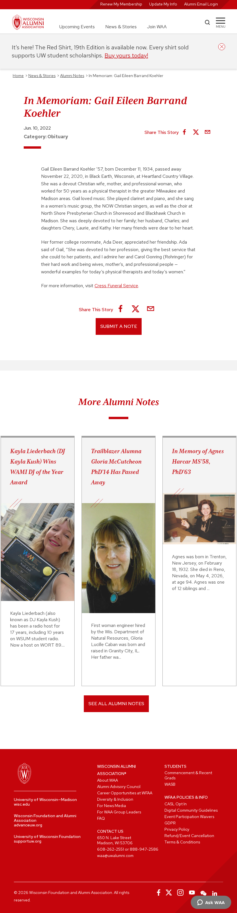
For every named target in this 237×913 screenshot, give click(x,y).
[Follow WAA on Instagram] (180, 892)
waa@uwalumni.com (115, 855)
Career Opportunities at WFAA (124, 793)
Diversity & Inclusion (115, 799)
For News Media (111, 805)
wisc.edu (22, 804)
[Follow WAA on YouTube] (191, 892)
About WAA (107, 780)
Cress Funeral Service (116, 286)
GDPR (170, 823)
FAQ (101, 818)
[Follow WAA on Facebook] (157, 892)
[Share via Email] (207, 132)
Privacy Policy (176, 829)
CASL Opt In (175, 803)
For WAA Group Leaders (119, 812)
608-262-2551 (110, 849)
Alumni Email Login (201, 4)
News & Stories (121, 27)
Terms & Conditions (182, 842)
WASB (169, 784)
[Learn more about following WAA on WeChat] (203, 892)
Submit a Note (118, 326)
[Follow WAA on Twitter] (168, 892)
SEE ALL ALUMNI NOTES (116, 704)
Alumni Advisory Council (118, 786)
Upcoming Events (77, 27)
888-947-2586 (144, 849)
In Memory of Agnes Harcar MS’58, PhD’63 (198, 461)
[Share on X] (196, 132)
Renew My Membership (121, 4)
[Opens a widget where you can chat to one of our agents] (210, 903)
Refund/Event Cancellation (189, 835)
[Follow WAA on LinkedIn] (215, 892)
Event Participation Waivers (189, 816)
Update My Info (163, 4)
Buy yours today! (126, 55)
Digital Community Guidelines (191, 810)
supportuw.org (27, 841)
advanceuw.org (28, 825)
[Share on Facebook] (184, 132)
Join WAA (157, 27)
